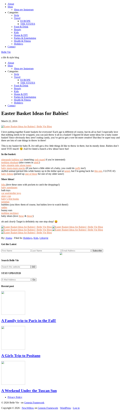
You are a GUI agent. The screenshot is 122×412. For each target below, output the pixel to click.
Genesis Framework (34, 402)
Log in (76, 408)
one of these (31, 173)
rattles (4, 207)
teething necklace (10, 213)
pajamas (5, 201)
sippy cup (6, 196)
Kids (36, 238)
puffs (77, 168)
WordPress (65, 408)
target (67, 171)
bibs (3, 184)
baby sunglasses (9, 187)
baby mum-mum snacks (13, 168)
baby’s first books (10, 199)
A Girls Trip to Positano (20, 356)
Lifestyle (44, 238)
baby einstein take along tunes (16, 165)
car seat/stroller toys (11, 193)
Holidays (27, 238)
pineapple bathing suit (12, 159)
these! (30, 216)
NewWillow (28, 408)
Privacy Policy (15, 397)
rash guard (39, 159)
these (21, 216)
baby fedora (7, 173)
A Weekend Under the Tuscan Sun (29, 391)
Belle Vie (6, 52)
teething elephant (9, 162)
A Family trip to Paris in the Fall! (28, 321)
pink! (36, 162)
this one (98, 171)
